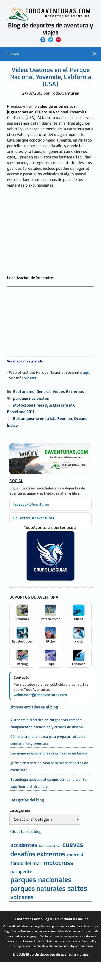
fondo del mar (25, 863)
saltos (77, 889)
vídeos (30, 378)
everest (75, 855)
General (43, 391)
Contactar (23, 919)
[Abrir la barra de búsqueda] (94, 54)
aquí (86, 372)
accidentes (23, 845)
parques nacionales (31, 398)
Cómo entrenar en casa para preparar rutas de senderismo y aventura (47, 740)
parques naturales (37, 889)
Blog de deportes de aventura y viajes (50, 29)
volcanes (22, 897)
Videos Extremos (68, 391)
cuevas (72, 845)
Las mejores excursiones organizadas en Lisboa (48, 753)
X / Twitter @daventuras (33, 518)
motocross (58, 863)
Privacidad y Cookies (71, 919)
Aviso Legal (43, 919)
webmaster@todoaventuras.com (40, 695)
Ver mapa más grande (25, 361)
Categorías (19, 810)
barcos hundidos (49, 846)
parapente (21, 872)
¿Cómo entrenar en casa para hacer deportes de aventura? (49, 766)
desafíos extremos (37, 854)
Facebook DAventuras (30, 504)
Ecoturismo (24, 391)
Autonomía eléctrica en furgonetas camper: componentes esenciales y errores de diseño (46, 723)
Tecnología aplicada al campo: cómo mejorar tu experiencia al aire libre (48, 783)
